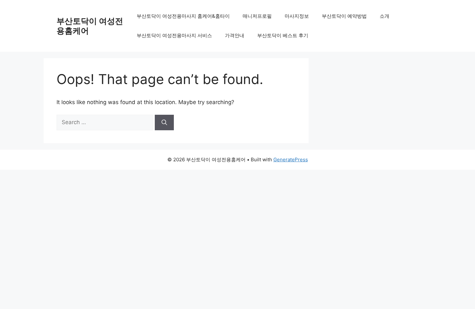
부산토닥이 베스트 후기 (282, 35)
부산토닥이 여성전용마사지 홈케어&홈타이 (183, 16)
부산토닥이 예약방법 (344, 16)
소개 (384, 16)
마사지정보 (297, 16)
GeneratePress (290, 159)
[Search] (164, 122)
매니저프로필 (257, 16)
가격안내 (234, 35)
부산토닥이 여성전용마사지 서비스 (174, 35)
